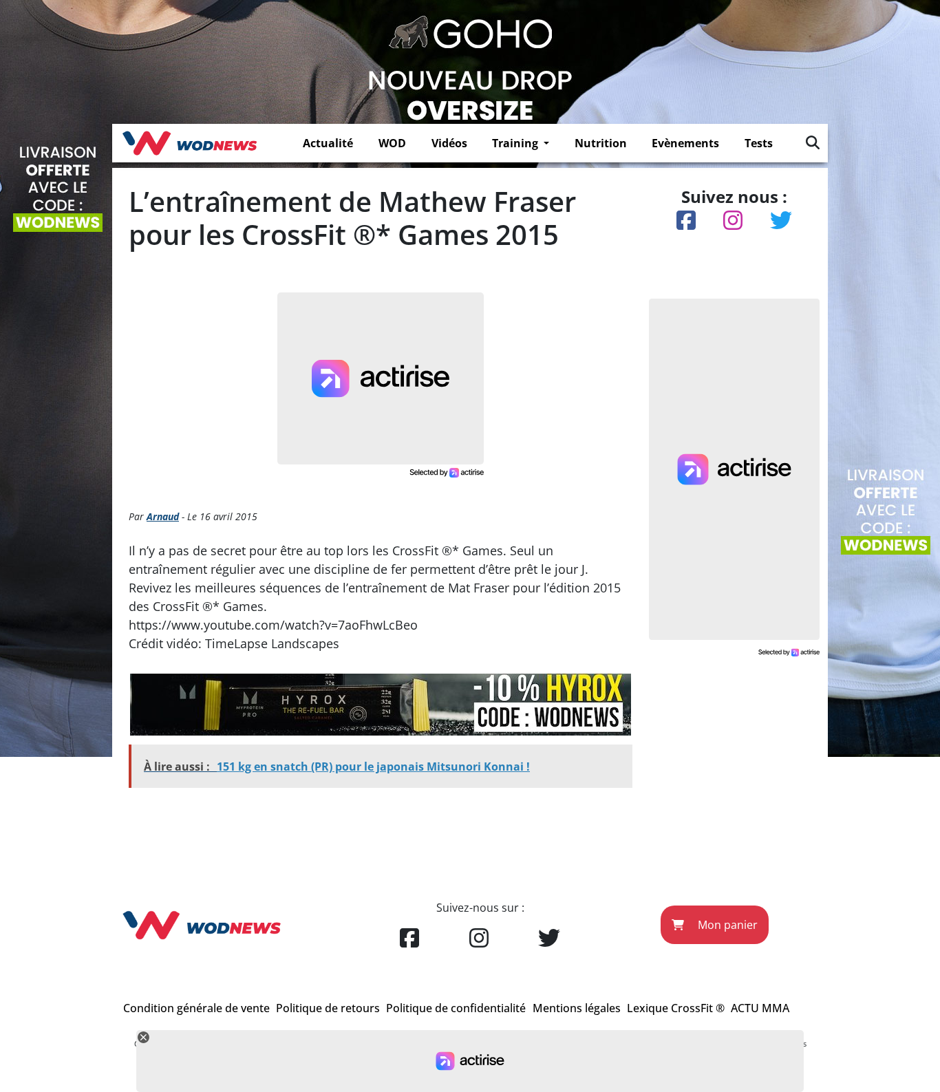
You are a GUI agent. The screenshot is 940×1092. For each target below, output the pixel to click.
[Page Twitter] (549, 938)
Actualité (328, 143)
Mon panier (726, 924)
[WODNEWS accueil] (189, 143)
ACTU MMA (760, 1008)
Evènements (685, 143)
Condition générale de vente (196, 1008)
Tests (759, 143)
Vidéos (449, 143)
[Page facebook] (409, 938)
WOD (392, 143)
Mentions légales (577, 1008)
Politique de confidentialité (456, 1008)
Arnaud (163, 516)
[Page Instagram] (479, 938)
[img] (813, 142)
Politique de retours (328, 1008)
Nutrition (601, 143)
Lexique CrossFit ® (676, 1008)
